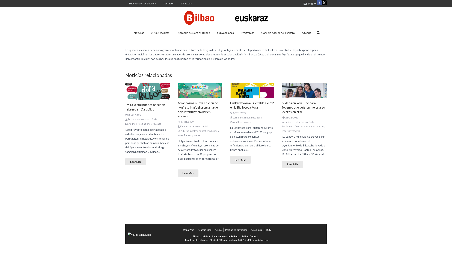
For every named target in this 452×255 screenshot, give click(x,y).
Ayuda (218, 230)
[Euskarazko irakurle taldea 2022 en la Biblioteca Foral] (252, 90)
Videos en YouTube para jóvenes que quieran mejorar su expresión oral (303, 107)
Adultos (133, 123)
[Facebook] (319, 2)
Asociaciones (144, 123)
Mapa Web (188, 230)
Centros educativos (200, 130)
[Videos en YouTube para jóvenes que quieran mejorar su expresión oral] (304, 90)
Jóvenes (157, 123)
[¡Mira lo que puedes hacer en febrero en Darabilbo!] (147, 91)
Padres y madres (192, 135)
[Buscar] (318, 32)
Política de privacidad (236, 230)
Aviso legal (256, 230)
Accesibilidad (204, 230)
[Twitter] (324, 3)
